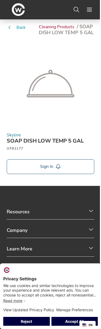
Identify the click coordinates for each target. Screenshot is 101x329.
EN (91, 325)
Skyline (14, 135)
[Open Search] (76, 9)
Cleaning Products (57, 27)
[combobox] (87, 325)
